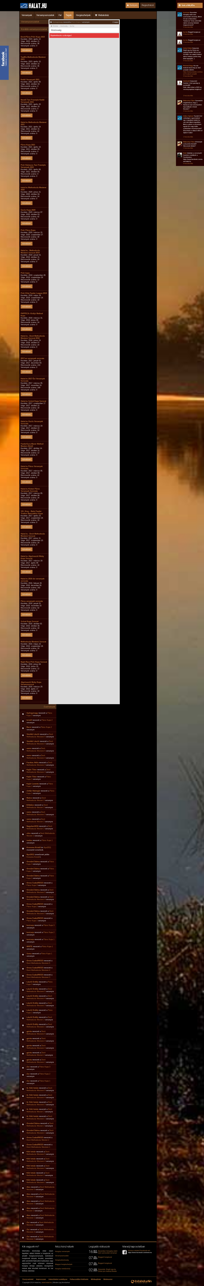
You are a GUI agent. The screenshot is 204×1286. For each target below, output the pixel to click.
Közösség (64, 26)
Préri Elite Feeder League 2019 (34, 293)
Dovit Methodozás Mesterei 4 (38, 970)
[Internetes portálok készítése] (141, 1283)
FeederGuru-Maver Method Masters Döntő (32, 445)
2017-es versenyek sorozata (32, 358)
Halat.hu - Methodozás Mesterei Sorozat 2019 (30, 251)
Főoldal (55, 26)
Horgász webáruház (62, 1269)
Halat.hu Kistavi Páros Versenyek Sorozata (30, 490)
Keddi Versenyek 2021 (30, 80)
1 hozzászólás (188, 137)
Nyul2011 (47, 847)
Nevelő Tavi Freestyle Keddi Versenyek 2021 (32, 101)
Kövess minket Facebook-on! (141, 1251)
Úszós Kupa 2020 (28, 210)
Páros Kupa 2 (76, 22)
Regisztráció (148, 5)
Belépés (133, 5)
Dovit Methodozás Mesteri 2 (38, 1140)
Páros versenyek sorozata (32, 601)
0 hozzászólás (188, 27)
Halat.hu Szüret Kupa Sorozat (33, 401)
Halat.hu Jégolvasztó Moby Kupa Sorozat (32, 557)
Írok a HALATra (188, 5)
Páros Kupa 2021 (28, 145)
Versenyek (27, 15)
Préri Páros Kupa (28, 230)
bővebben (26, 50)
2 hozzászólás (188, 95)
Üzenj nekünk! (28, 1279)
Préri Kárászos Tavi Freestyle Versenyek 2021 (33, 166)
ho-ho (72, 26)
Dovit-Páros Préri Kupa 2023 (33, 37)
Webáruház (103, 15)
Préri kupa (25, 273)
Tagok (69, 15)
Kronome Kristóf (33, 857)
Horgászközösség (62, 1260)
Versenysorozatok (45, 15)
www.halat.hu (47, 1283)
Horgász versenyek (62, 1251)
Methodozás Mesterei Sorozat (33, 642)
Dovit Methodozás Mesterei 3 (38, 977)
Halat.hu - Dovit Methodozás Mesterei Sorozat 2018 (33, 337)
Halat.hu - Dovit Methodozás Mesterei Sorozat (33, 535)
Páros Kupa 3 (32, 885)
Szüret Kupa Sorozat (29, 621)
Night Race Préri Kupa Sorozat (34, 662)
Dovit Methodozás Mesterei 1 (38, 1147)
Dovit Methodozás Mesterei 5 (38, 963)
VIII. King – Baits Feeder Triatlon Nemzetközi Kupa (32, 512)
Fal (60, 15)
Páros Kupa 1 (47, 840)
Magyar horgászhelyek (63, 1264)
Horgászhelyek (83, 15)
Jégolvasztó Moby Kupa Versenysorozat (31, 683)
